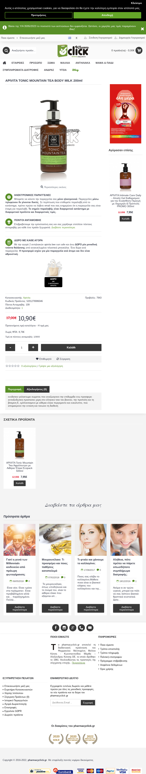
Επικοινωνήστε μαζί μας (17, 686)
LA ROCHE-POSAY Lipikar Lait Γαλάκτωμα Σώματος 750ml (125, 198)
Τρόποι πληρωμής (109, 653)
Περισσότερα (78, 662)
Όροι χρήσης (106, 669)
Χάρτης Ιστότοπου (13, 693)
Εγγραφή (88, 702)
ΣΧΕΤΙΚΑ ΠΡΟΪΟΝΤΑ (19, 419)
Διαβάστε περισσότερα (19, 608)
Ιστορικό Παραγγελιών (16, 700)
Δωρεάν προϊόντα (13, 714)
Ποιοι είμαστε (107, 645)
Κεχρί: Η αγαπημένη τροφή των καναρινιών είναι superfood (19, 565)
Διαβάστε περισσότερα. (63, 227)
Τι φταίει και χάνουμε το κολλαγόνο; (126, 561)
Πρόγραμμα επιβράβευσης (113, 661)
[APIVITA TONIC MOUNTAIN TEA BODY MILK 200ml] (53, 136)
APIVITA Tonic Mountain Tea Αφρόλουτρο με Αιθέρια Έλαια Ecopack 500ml (19, 466)
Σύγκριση (65, 358)
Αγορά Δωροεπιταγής (15, 704)
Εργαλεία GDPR (13, 711)
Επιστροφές (10, 707)
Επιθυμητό (45, 358)
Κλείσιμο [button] (136, 3)
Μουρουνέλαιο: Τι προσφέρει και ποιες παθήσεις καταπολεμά (90, 565)
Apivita (26, 297)
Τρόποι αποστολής (110, 648)
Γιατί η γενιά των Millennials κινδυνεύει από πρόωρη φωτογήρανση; (52, 567)
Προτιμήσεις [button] (38, 15)
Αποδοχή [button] (107, 15)
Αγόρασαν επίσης (121, 150)
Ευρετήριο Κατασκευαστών (18, 689)
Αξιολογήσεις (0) (37, 389)
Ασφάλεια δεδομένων (111, 665)
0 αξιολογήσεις (29, 366)
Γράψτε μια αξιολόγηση (51, 366)
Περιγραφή (14, 389)
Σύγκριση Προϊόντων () (16, 697)
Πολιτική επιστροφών (111, 657)
